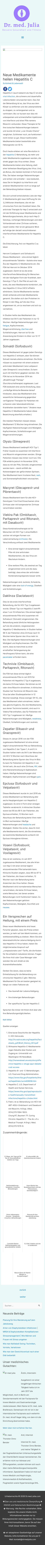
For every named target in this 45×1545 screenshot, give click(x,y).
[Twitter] (10, 89)
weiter (23, 1297)
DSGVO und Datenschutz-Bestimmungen (22, 1505)
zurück (23, 1290)
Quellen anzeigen (10, 1026)
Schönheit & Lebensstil (13, 83)
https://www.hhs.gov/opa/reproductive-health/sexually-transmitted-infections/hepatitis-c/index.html (25, 1095)
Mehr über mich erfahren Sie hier (17, 1428)
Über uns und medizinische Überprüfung (22, 1501)
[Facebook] (5, 89)
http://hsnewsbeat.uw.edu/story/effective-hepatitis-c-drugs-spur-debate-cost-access (25, 1063)
